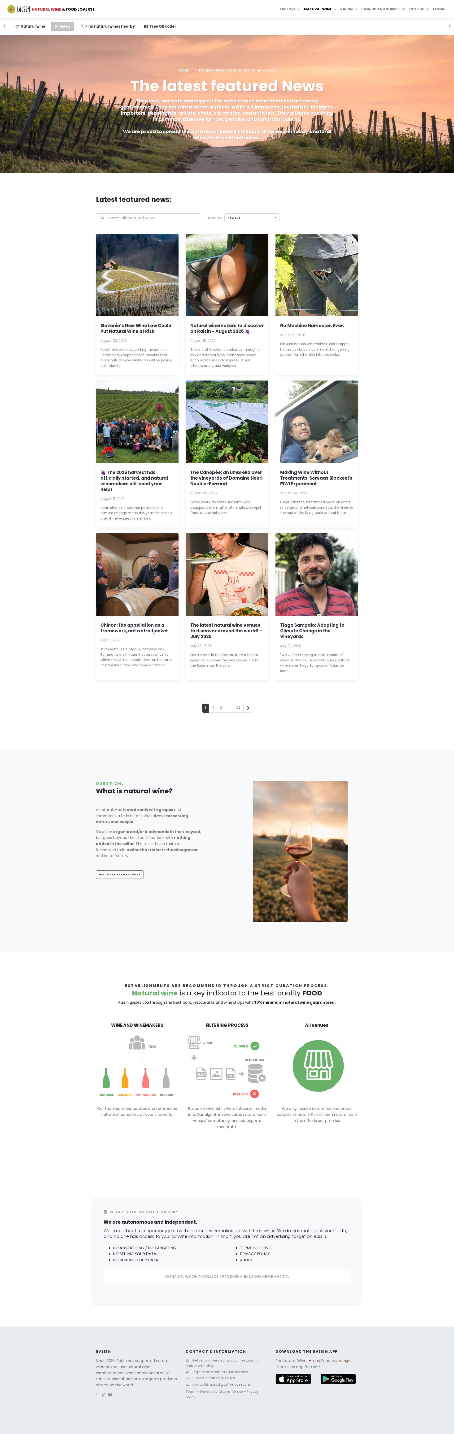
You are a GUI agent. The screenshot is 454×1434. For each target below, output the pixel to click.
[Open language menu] (427, 9)
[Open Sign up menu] (403, 9)
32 (238, 708)
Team (191, 1391)
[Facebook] (110, 1394)
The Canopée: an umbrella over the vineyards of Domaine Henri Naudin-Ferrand (226, 478)
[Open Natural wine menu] (335, 9)
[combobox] (251, 217)
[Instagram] (97, 1394)
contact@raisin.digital (210, 1384)
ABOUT (246, 1260)
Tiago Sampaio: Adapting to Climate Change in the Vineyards (312, 630)
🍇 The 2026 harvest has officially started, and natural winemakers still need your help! (134, 481)
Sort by (215, 218)
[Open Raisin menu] (356, 9)
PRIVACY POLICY (255, 1253)
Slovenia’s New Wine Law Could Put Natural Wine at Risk (135, 328)
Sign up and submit (380, 9)
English (416, 9)
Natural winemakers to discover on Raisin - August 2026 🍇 (227, 328)
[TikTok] (103, 1394)
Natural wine (318, 9)
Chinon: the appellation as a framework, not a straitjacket (134, 628)
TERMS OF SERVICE (257, 1248)
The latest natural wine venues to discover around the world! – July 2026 (226, 630)
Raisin (184, 70)
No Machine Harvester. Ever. (312, 326)
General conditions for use (221, 1391)
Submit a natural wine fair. (214, 1378)
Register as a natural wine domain (220, 1372)
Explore (288, 9)
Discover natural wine (120, 874)
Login (439, 9)
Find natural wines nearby (110, 26)
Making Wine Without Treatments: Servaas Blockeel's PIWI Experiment (316, 478)
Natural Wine (294, 1360)
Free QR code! (163, 26)
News (65, 26)
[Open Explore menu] (298, 9)
